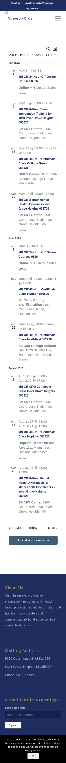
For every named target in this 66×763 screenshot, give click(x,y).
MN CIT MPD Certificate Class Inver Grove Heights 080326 (37, 390)
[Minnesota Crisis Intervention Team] (27, 18)
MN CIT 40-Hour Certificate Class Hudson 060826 (37, 291)
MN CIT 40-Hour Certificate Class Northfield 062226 (37, 337)
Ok (33, 756)
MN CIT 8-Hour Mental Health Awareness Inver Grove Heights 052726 (35, 204)
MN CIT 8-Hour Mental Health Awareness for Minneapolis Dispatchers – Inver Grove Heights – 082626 (37, 487)
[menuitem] (15, 3)
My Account (32, 8)
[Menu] (56, 18)
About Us (15, 2)
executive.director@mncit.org (39, 2)
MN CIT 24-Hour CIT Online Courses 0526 (37, 78)
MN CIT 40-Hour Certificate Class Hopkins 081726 (37, 434)
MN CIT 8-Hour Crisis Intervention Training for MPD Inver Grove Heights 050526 (36, 115)
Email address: (16, 707)
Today (33, 528)
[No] (61, 749)
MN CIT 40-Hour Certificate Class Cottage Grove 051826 (37, 163)
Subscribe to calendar (31, 540)
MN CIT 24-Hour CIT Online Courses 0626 (37, 254)
